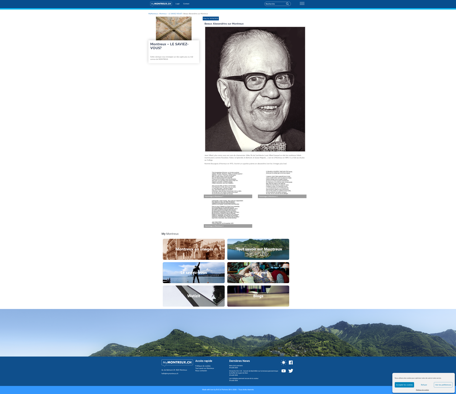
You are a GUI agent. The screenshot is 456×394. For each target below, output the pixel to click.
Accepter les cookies (404, 385)
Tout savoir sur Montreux (204, 368)
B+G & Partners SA (223, 389)
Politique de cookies (422, 390)
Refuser (424, 385)
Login (178, 4)
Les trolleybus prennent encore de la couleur (243, 378)
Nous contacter (201, 371)
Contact (186, 4)
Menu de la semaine (236, 365)
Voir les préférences (443, 385)
